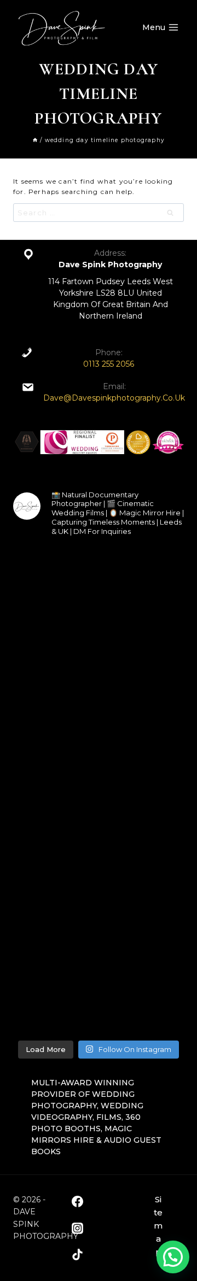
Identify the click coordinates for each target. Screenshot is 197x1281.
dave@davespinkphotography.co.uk (114, 398)
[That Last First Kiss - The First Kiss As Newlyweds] (98, 790)
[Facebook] (77, 1201)
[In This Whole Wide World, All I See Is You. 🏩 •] (98, 983)
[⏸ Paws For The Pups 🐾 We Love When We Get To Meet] (98, 694)
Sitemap (158, 1225)
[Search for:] (98, 213)
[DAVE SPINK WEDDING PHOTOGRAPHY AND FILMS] (61, 27)
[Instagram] (77, 1228)
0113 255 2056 (108, 364)
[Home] (35, 140)
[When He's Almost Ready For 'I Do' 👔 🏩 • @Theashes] (98, 597)
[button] (173, 1257)
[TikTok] (77, 1254)
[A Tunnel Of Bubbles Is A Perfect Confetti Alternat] (98, 887)
